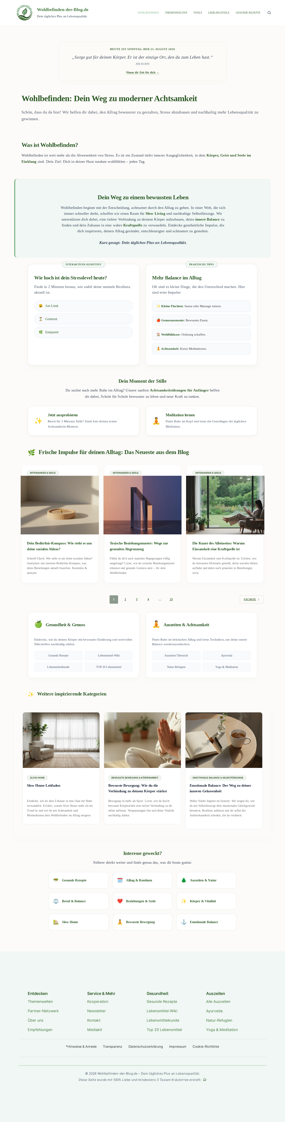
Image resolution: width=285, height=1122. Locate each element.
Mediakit (94, 1029)
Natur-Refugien (176, 667)
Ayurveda (226, 655)
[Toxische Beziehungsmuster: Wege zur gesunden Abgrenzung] (142, 505)
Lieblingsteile (219, 12)
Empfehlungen (40, 1029)
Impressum (177, 1047)
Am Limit (48, 306)
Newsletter (96, 1011)
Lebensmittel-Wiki (109, 655)
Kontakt (93, 1020)
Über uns (35, 1020)
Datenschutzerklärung (146, 1047)
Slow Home (37, 777)
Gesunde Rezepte (248, 12)
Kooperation (97, 1001)
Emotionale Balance (199, 922)
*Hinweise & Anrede (81, 1047)
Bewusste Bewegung (136, 922)
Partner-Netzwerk (43, 1011)
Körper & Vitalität (198, 901)
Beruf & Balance (69, 901)
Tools (197, 12)
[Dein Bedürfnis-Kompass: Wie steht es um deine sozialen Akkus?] (60, 505)
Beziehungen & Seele (136, 901)
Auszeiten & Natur (199, 880)
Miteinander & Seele (43, 472)
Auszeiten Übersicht (176, 655)
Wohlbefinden (148, 12)
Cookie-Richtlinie (206, 1047)
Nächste (250, 599)
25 (171, 599)
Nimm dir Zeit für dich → (142, 72)
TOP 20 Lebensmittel (108, 667)
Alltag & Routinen (134, 880)
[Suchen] (269, 12)
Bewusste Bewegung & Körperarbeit (134, 777)
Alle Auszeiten (218, 1001)
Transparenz (112, 1047)
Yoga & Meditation (226, 667)
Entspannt (48, 332)
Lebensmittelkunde (58, 667)
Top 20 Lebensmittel (164, 1029)
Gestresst (48, 319)
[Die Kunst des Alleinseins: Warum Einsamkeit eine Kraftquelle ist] (225, 505)
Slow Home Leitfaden (43, 785)
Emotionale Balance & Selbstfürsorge (218, 777)
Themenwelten (176, 12)
